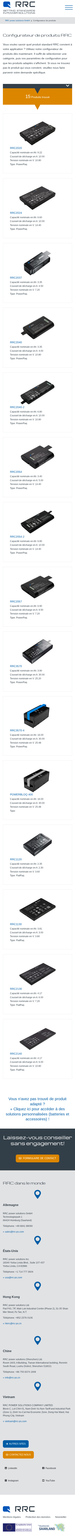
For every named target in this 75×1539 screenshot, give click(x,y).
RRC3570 (16, 666)
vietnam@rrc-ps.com (16, 1421)
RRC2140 (16, 1053)
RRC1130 (16, 924)
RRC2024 (16, 212)
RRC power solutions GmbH (17, 20)
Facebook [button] (50, 1468)
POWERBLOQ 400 (21, 794)
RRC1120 (16, 859)
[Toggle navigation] (69, 7)
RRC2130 (16, 988)
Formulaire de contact (39, 1158)
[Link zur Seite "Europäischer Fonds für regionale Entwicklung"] (34, 1527)
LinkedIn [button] (12, 1468)
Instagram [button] (13, 1480)
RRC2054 (16, 471)
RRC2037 (16, 277)
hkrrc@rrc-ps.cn (13, 1323)
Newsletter (60, 1517)
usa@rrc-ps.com (13, 1277)
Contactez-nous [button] (20, 1454)
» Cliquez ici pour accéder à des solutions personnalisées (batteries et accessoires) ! (37, 1114)
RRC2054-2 (17, 536)
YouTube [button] (50, 1480)
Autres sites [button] (17, 1444)
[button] (37, 86)
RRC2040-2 (17, 407)
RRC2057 (16, 601)
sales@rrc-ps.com (14, 1231)
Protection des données (38, 1517)
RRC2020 (16, 148)
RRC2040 (16, 342)
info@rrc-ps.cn (12, 1377)
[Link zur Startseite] (19, 1509)
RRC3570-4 (17, 730)
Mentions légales (12, 1517)
